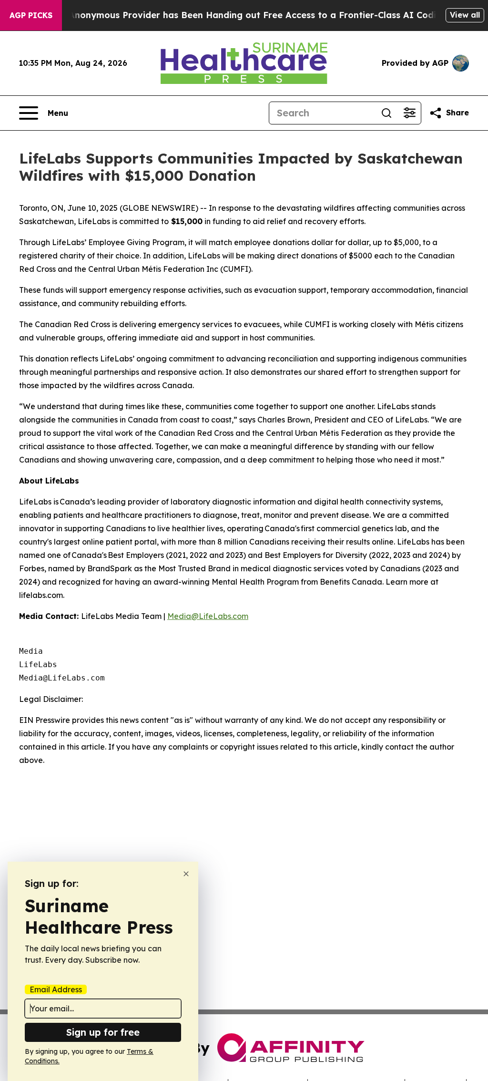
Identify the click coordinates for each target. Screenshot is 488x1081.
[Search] (386, 113)
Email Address (56, 989)
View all (465, 15)
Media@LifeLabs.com (207, 616)
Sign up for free (103, 1032)
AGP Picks (31, 15)
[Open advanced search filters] (409, 113)
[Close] (186, 873)
